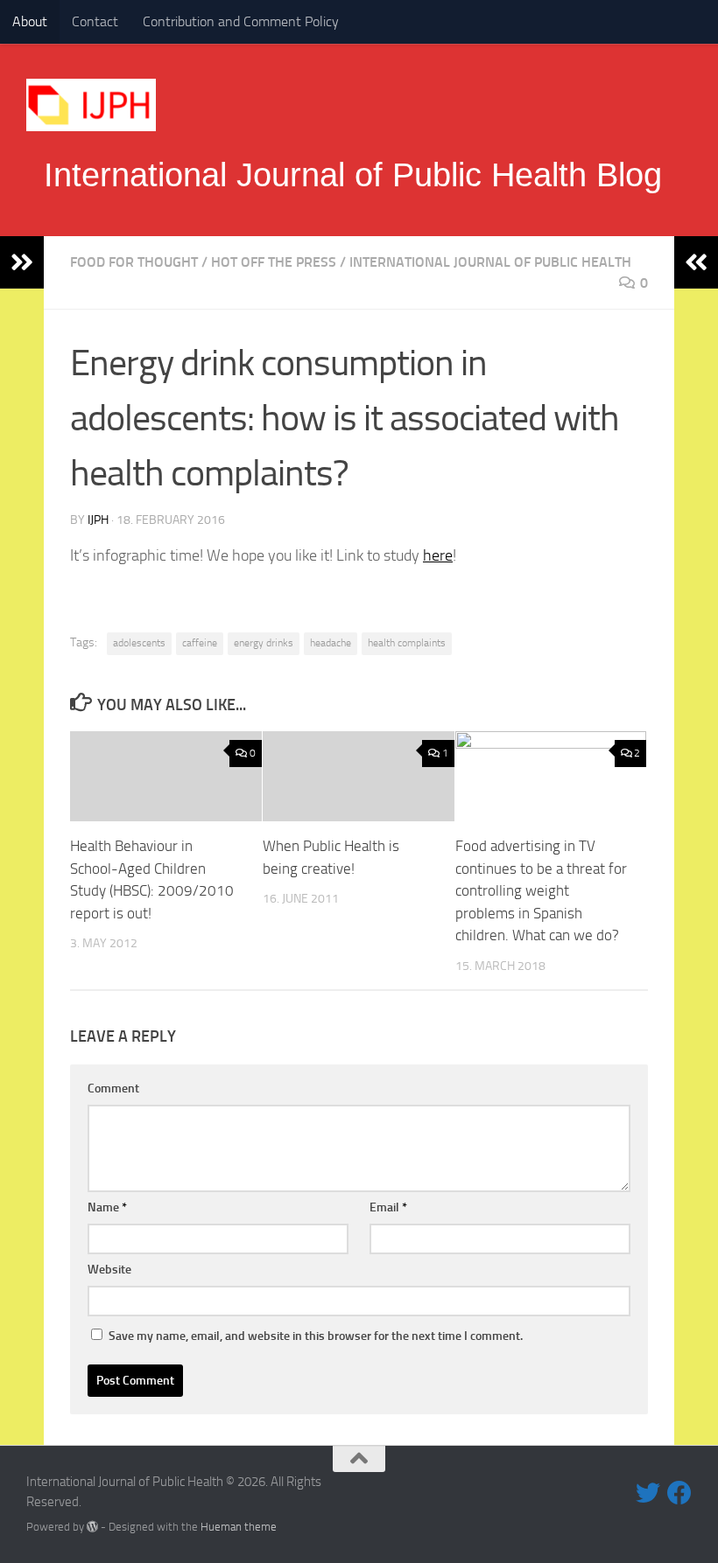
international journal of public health (490, 262)
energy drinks (263, 643)
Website (109, 1269)
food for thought (134, 262)
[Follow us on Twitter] (648, 1493)
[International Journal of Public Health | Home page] (91, 105)
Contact (95, 21)
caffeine (199, 643)
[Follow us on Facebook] (679, 1493)
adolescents (139, 643)
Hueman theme (239, 1526)
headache (330, 643)
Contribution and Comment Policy (241, 21)
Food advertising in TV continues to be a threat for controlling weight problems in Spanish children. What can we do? (541, 890)
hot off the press (273, 262)
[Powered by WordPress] (92, 1526)
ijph (98, 520)
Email (388, 1207)
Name (107, 1207)
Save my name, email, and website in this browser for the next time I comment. (316, 1336)
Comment (113, 1088)
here (438, 555)
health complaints (407, 643)
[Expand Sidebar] (22, 262)
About (29, 21)
